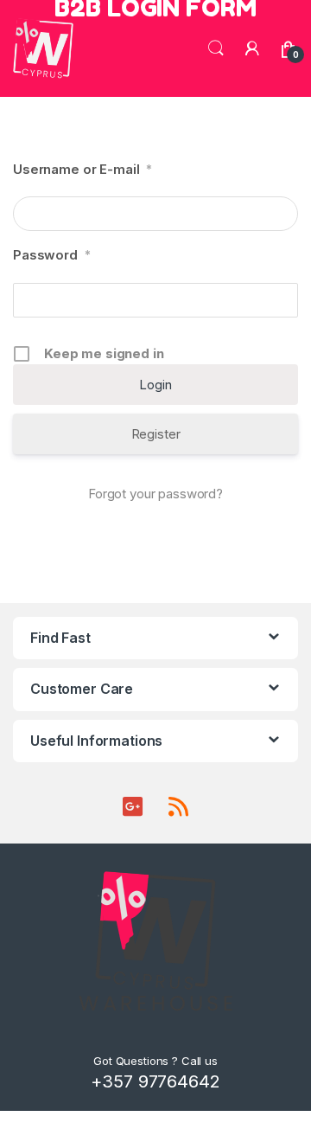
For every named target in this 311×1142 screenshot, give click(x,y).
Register (156, 434)
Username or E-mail (82, 169)
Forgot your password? (155, 493)
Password (52, 255)
